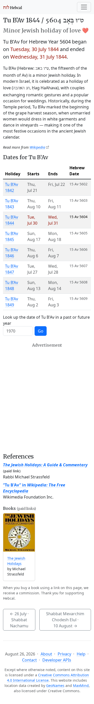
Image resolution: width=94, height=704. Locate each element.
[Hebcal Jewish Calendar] (12, 7)
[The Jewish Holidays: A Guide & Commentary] (19, 532)
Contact (29, 660)
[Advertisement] (47, 398)
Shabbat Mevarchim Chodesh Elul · (65, 620)
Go (40, 331)
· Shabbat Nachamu (19, 620)
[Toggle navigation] (84, 7)
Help (81, 654)
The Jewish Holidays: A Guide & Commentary (45, 465)
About (46, 654)
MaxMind (81, 685)
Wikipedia (37, 147)
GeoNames (55, 685)
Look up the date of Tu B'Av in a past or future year (46, 320)
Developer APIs (56, 660)
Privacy (64, 654)
